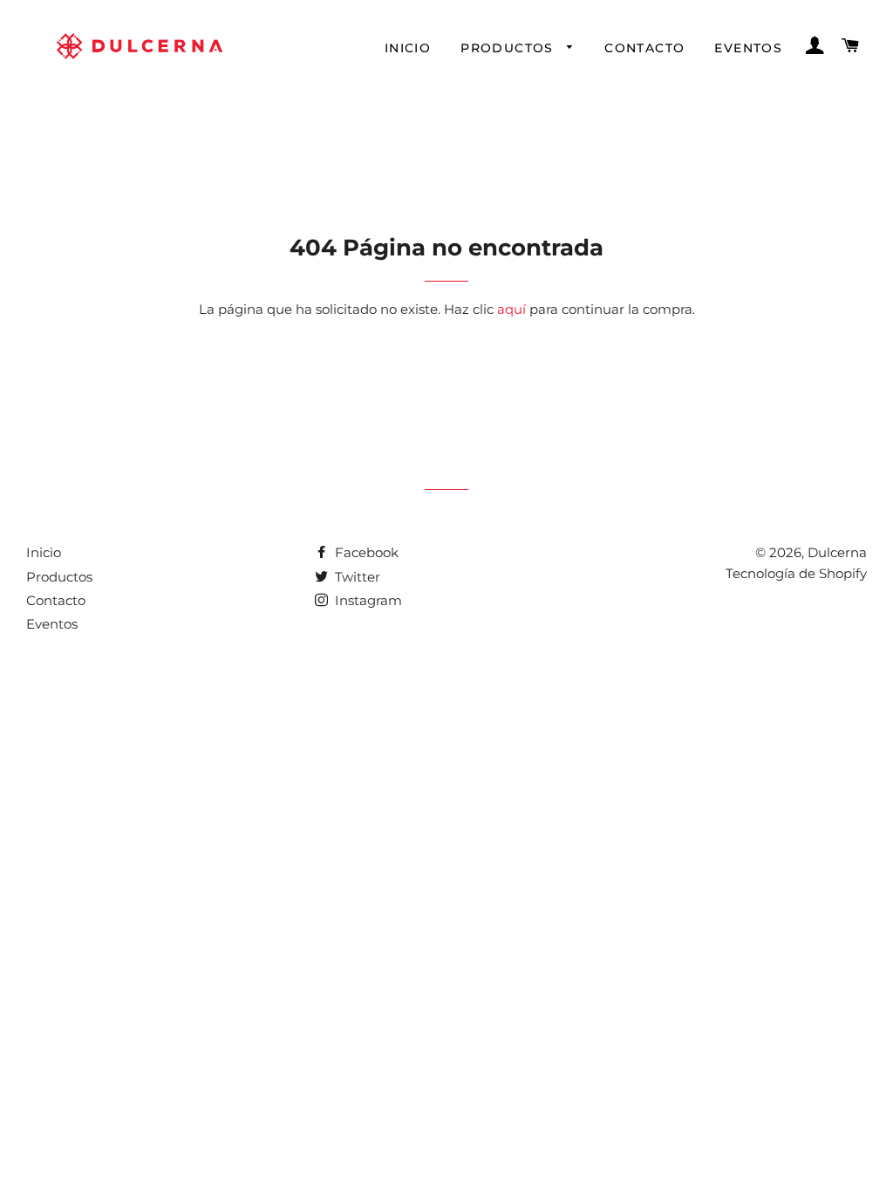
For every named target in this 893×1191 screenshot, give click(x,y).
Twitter (355, 576)
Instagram (366, 600)
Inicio (408, 48)
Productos (509, 48)
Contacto (644, 48)
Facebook (365, 552)
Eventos (748, 48)
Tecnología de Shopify (796, 573)
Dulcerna (837, 552)
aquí (511, 309)
